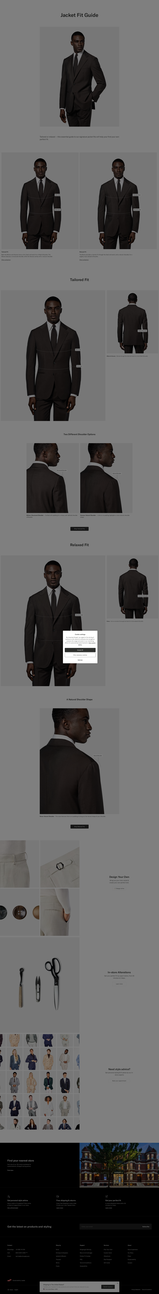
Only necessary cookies (80, 655)
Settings (80, 660)
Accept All (80, 650)
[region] (80, 647)
